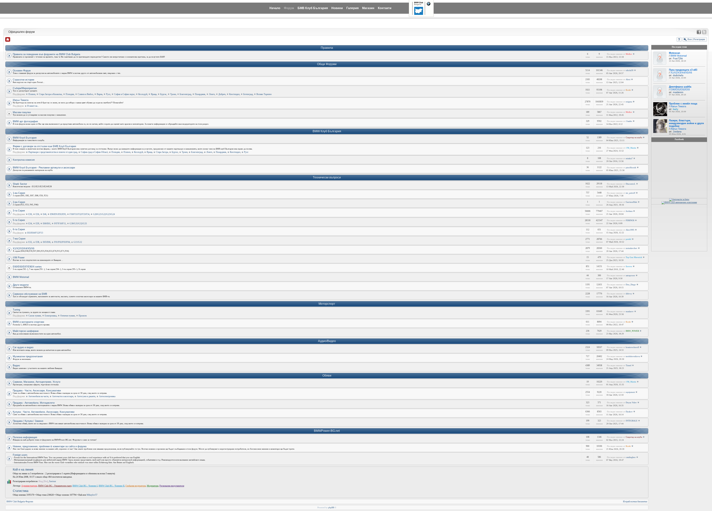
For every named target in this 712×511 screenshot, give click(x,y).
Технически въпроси (327, 177)
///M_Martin (631, 148)
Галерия (352, 8)
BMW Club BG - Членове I (85, 485)
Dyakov (629, 411)
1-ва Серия (19, 193)
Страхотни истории (23, 79)
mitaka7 (629, 158)
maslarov (630, 311)
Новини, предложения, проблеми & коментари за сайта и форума (49, 446)
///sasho (629, 121)
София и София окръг (124, 94)
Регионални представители (171, 485)
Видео (16, 365)
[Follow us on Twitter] (704, 32)
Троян (173, 94)
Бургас (163, 94)
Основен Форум (22, 70)
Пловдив (70, 94)
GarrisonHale (631, 202)
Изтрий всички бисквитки (635, 501)
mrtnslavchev (631, 248)
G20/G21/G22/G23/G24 (104, 214)
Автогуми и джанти (86, 396)
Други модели (21, 285)
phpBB (331, 507)
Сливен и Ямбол (85, 94)
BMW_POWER (632, 331)
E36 (37, 214)
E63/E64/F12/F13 (35, 232)
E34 (30, 223)
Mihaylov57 (92, 495)
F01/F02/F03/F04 (62, 242)
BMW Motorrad (21, 277)
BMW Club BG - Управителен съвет (54, 485)
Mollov (629, 54)
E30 (30, 214)
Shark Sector (20, 184)
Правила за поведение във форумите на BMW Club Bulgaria (46, 54)
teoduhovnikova (633, 356)
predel (628, 239)
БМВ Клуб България (313, 8)
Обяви (326, 375)
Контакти (384, 8)
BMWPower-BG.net (327, 430)
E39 (37, 223)
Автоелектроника (107, 396)
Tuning (16, 309)
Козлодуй (142, 94)
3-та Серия (19, 210)
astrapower (630, 275)
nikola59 (629, 70)
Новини (337, 8)
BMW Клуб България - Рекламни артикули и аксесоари (44, 167)
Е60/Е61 (46, 223)
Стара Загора (162, 152)
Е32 (30, 242)
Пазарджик (200, 94)
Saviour (52, 481)
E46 (44, 214)
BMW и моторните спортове (28, 322)
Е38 (37, 242)
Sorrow (629, 266)
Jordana (629, 211)
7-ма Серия (19, 238)
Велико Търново (264, 94)
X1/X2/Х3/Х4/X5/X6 (23, 248)
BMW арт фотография (25, 121)
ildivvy (629, 294)
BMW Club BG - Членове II (111, 485)
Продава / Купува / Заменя (28, 421)
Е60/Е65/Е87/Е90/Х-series (27, 266)
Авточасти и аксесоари (62, 396)
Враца (153, 94)
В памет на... (33, 106)
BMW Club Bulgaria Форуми (19, 501)
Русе (108, 94)
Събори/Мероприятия (25, 88)
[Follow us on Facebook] (699, 32)
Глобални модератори (136, 485)
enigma (629, 102)
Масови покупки (22, 112)
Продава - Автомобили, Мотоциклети (34, 403)
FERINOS (630, 220)
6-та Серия (19, 229)
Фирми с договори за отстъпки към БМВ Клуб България (44, 146)
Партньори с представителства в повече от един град (52, 152)
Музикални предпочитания (28, 356)
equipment (630, 392)
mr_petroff (630, 193)
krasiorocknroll (632, 347)
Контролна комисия (24, 160)
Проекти (83, 315)
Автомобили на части (38, 396)
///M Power (18, 257)
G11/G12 (78, 242)
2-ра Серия (19, 202)
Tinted (628, 365)
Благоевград (185, 94)
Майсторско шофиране (26, 331)
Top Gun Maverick (634, 257)
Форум (289, 8)
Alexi (628, 79)
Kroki (628, 90)
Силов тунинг (34, 315)
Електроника (51, 315)
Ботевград (248, 94)
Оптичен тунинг (67, 315)
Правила (327, 47)
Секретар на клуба (634, 137)
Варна (99, 94)
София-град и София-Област (94, 152)
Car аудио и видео (23, 347)
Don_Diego (631, 284)
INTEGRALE (631, 421)
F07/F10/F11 (60, 223)
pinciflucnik (631, 167)
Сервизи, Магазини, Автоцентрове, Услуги (36, 382)
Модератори (152, 485)
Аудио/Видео (327, 341)
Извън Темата (20, 100)
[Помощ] (679, 39)
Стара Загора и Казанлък (50, 94)
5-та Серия (19, 220)
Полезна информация (25, 437)
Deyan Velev (631, 402)
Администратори (29, 485)
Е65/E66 (46, 242)
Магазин (368, 8)
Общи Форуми (327, 64)
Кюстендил (234, 94)
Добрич (221, 94)
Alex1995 (630, 230)
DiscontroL (630, 184)
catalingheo (631, 457)
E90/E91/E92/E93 (58, 214)
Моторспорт (327, 303)
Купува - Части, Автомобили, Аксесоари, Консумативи (43, 412)
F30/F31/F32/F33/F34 (79, 214)
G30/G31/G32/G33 (78, 223)
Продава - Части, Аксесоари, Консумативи (37, 390)
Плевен (31, 94)
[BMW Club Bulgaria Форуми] (7, 39)
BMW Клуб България (327, 131)
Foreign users (20, 455)
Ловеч (212, 94)
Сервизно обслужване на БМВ (30, 294)
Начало (274, 8)
